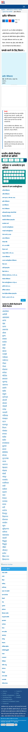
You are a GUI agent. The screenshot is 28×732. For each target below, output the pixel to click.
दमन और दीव (5, 594)
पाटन (4, 422)
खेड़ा (3, 348)
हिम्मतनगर (5, 559)
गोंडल (4, 363)
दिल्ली (3, 598)
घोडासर (4, 369)
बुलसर (4, 446)
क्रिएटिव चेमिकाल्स (6, 216)
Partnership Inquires (7, 699)
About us (4, 691)
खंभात (4, 351)
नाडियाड (5, 415)
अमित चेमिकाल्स (5, 194)
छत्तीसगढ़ (4, 587)
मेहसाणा (4, 467)
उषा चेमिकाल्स (5, 205)
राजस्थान (4, 657)
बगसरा (4, 434)
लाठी (3, 486)
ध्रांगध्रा (5, 397)
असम (3, 576)
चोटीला (4, 376)
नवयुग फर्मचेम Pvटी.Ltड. (8, 253)
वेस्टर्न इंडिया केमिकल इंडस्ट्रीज (9, 293)
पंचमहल (5, 418)
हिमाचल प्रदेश (5, 613)
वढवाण (4, 492)
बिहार (3, 580)
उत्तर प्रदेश (4, 675)
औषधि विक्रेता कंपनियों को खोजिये (14, 9)
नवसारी (4, 412)
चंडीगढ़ (3, 583)
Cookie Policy (3, 721)
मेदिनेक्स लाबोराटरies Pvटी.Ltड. (9, 275)
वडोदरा (4, 489)
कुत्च (4, 336)
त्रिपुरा (3, 672)
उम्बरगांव (5, 330)
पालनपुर (5, 425)
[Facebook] (3, 21)
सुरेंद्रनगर (5, 529)
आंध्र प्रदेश (4, 572)
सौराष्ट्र (4, 550)
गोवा (3, 602)
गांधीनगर (5, 360)
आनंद (4, 320)
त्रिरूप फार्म (5, 249)
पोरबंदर (4, 431)
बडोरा (4, 440)
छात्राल (4, 379)
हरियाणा (4, 609)
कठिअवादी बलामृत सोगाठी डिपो (9, 212)
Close (16, 724)
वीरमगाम (5, 520)
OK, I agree (3, 724)
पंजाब (3, 653)
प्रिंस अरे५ (4, 264)
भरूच (4, 461)
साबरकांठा (5, 535)
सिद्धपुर (4, 541)
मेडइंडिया (3, 9)
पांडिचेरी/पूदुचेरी (5, 650)
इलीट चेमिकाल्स (5, 201)
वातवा (4, 504)
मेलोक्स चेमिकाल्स (6, 278)
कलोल (4, 342)
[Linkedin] (13, 21)
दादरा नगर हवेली (5, 591)
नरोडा (4, 409)
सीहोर (4, 547)
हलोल (4, 553)
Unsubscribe (5, 703)
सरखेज (4, 523)
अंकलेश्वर (5, 311)
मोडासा (4, 471)
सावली (4, 538)
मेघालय (3, 642)
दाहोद (4, 391)
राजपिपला (5, 483)
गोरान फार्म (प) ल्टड (6, 234)
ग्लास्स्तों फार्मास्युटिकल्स (7, 227)
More (23, 300)
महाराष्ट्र (4, 635)
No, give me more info (10, 724)
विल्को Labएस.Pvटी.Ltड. (8, 297)
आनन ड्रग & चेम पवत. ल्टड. (8, 197)
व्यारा (3, 495)
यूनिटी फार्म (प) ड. (6, 286)
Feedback (18, 697)
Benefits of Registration (8, 695)
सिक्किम (4, 661)
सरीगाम (4, 532)
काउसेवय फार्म (5, 223)
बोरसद (4, 455)
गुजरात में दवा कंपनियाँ (7, 11)
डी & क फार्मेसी (5, 245)
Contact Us (19, 691)
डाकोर (4, 388)
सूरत (3, 526)
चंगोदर (4, 373)
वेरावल (4, 498)
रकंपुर (4, 477)
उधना (4, 327)
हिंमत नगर (5, 556)
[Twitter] (6, 21)
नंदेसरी (4, 406)
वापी (3, 507)
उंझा (3, 323)
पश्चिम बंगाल (5, 683)
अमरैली (4, 314)
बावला (4, 449)
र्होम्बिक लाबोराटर (6, 289)
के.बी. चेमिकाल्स (5, 208)
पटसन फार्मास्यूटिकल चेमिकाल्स (9, 260)
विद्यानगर (5, 516)
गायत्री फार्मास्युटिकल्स (7, 230)
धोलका (4, 403)
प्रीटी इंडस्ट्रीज (5, 267)
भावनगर (5, 464)
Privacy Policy (8, 721)
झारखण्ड (4, 620)
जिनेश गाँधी (4, 241)
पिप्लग (4, 428)
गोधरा (4, 366)
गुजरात (3, 605)
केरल (3, 628)
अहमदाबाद (5, 317)
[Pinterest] (10, 21)
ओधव (4, 333)
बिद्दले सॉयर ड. (5, 271)
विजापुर (4, 513)
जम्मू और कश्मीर (5, 616)
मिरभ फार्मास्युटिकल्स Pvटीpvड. (9, 282)
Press (17, 693)
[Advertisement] (14, 64)
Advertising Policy (7, 697)
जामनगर (5, 385)
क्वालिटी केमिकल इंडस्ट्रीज (8, 219)
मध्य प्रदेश (4, 631)
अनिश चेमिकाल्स (6, 190)
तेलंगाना (4, 668)
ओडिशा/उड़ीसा (5, 646)
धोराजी (4, 400)
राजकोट (5, 480)
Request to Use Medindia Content (10, 701)
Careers (4, 693)
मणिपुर (3, 639)
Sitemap (18, 695)
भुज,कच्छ (5, 458)
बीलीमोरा (5, 452)
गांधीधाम (5, 357)
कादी (3, 345)
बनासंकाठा (5, 443)
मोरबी (4, 474)
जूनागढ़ (4, 382)
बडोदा (4, 437)
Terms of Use (16, 721)
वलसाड (4, 501)
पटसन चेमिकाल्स (6, 256)
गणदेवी (4, 354)
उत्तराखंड (4, 679)
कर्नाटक (4, 624)
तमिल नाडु (4, 664)
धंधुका (4, 394)
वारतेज (4, 510)
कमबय (4, 339)
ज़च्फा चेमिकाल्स (6, 238)
